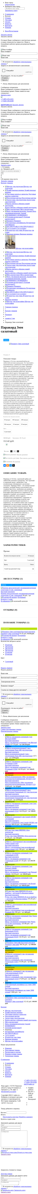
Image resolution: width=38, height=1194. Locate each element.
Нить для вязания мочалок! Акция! (20, 212)
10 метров (16, 424)
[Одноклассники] (7, 465)
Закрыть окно (6, 95)
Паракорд (17, 221)
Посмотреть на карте (8, 1091)
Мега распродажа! (26, 209)
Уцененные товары (12, 1056)
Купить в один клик (24, 1152)
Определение (10, 4)
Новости (8, 24)
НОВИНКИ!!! (22, 215)
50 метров (7, 420)
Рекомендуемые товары (13, 1054)
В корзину (20, 446)
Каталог (4, 1007)
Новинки (8, 1048)
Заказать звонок (6, 35)
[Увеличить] (19, 344)
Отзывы (8, 18)
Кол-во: (6, 451)
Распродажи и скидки (13, 1052)
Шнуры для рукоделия (13, 1010)
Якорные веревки (26, 234)
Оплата (7, 22)
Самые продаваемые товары (11, 729)
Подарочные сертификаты (14, 1031)
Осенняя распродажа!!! (13, 1028)
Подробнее (22, 597)
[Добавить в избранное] (33, 341)
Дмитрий (9, 1103)
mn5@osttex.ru (29, 1084)
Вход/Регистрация (11, 31)
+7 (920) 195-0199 (7, 101)
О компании (9, 14)
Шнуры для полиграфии (24, 248)
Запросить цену (20, 1190)
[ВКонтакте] (4, 465)
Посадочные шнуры (29, 198)
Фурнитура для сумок (13, 1037)
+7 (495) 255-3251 (7, 99)
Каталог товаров (7, 181)
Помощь (8, 27)
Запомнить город (11, 10)
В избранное (5, 601)
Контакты (8, 25)
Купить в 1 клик (7, 599)
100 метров (15, 420)
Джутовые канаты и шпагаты (15, 1014)
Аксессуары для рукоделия (14, 1018)
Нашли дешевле (22, 455)
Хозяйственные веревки (13, 1012)
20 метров (24, 424)
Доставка (8, 20)
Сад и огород (21, 228)
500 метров (7, 424)
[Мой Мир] (10, 465)
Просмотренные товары (9, 731)
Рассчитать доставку (27, 458)
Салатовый (7, 431)
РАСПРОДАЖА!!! (27, 226)
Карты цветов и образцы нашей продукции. (21, 207)
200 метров (24, 420)
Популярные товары (12, 1050)
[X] (13, 465)
